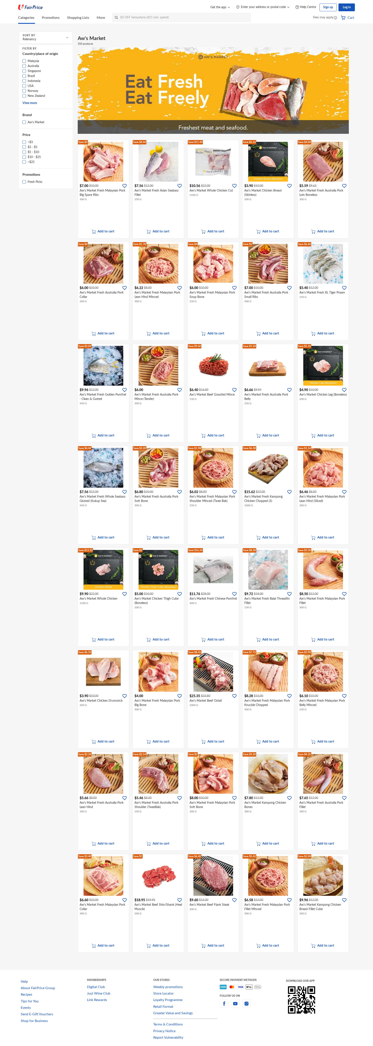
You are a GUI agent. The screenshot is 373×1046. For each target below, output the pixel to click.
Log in (347, 7)
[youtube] (235, 1006)
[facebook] (224, 1006)
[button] (335, 18)
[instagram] (246, 1006)
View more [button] (29, 103)
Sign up (328, 7)
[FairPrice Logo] (30, 7)
